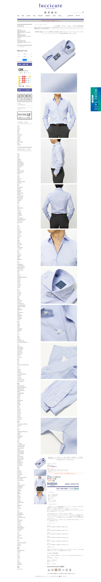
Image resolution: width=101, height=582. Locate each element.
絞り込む (24, 59)
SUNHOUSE (19, 505)
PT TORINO (19, 443)
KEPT (18, 363)
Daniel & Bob (20, 247)
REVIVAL (18, 475)
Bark (18, 184)
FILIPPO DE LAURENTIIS (22, 277)
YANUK (18, 556)
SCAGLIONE (19, 487)
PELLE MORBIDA (20, 452)
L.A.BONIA (19, 378)
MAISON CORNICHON (21, 387)
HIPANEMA (19, 330)
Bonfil (18, 201)
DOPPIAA (19, 243)
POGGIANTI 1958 (20, 446)
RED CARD (19, 471)
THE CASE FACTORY (21, 517)
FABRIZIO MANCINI (21, 267)
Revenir (18, 470)
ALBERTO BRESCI (20, 170)
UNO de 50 (19, 535)
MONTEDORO (20, 400)
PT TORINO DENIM (21, 445)
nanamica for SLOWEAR (22, 423)
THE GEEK (19, 293)
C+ (17, 223)
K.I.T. (18, 361)
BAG (18, 143)
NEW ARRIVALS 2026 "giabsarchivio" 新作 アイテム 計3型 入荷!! (23, 42)
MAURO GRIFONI (20, 385)
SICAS (18, 499)
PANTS (18, 137)
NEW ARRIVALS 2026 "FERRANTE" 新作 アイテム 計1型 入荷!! (23, 32)
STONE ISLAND (20, 502)
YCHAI (18, 558)
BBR (18, 203)
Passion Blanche (20, 447)
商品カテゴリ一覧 (37, 27)
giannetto (19, 302)
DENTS (18, 240)
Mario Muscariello (21, 390)
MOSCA (18, 395)
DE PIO (18, 230)
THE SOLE (19, 508)
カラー (18, 54)
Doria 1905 (19, 244)
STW (18, 503)
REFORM (19, 144)
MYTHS (18, 398)
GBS (18, 297)
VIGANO (19, 545)
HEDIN (18, 324)
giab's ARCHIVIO (20, 303)
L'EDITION (19, 375)
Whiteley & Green (20, 550)
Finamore (19, 275)
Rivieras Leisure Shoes (22, 477)
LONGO (18, 369)
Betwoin (19, 194)
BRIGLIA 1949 (20, 197)
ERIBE (18, 257)
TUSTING (19, 521)
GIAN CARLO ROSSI (21, 306)
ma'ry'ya (19, 413)
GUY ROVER (19, 300)
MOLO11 (19, 414)
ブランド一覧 (43, 27)
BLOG (60, 15)
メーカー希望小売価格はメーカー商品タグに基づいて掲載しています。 (61, 573)
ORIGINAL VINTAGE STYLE (22, 431)
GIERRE (18, 308)
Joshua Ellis (19, 351)
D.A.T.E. (18, 228)
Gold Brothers (20, 312)
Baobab (18, 188)
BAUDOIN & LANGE (21, 181)
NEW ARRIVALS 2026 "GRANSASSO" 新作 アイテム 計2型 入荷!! (23, 36)
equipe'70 (19, 255)
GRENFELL (19, 316)
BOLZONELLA (20, 187)
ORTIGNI (19, 433)
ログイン (69, 25)
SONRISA (19, 500)
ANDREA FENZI (20, 162)
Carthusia (19, 210)
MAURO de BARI (20, 388)
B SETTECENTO (20, 195)
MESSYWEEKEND (20, 393)
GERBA (18, 299)
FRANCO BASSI (20, 268)
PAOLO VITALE (20, 456)
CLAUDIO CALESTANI (21, 219)
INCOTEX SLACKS (20, 340)
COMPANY (47, 15)
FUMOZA (19, 278)
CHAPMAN (19, 213)
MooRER (19, 394)
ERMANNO (19, 259)
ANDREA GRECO (20, 165)
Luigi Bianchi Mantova (21, 373)
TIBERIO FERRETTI (20, 527)
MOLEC (18, 397)
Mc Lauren (19, 419)
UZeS (18, 536)
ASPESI (18, 173)
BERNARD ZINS (20, 193)
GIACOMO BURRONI (21, 305)
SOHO (18, 506)
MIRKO (18, 403)
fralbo (18, 272)
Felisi (18, 274)
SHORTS (19, 138)
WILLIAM (19, 551)
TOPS (18, 133)
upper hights (19, 537)
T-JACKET (19, 530)
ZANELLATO (19, 564)
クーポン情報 (57, 25)
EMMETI (18, 256)
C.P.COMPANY (20, 218)
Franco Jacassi (20, 269)
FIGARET (19, 281)
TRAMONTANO (20, 514)
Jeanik (18, 355)
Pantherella (19, 463)
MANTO (18, 391)
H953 (18, 331)
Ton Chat (19, 522)
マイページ (63, 25)
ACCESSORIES (20, 141)
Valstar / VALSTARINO (21, 542)
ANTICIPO (19, 160)
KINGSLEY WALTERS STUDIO (23, 364)
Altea (18, 157)
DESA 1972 (19, 232)
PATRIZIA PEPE (20, 462)
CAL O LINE (19, 222)
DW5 (18, 238)
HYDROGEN (19, 328)
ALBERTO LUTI (20, 172)
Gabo (18, 296)
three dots (19, 515)
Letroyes (19, 376)
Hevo (18, 327)
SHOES (18, 140)
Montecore (19, 417)
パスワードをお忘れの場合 (78, 25)
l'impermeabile (20, 381)
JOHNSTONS (19, 349)
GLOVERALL (19, 318)
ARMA (18, 169)
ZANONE (19, 562)
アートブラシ (20, 569)
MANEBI (18, 401)
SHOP (54, 15)
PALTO (18, 455)
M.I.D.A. (18, 407)
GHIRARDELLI (19, 309)
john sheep (19, 357)
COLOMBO (19, 215)
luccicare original (20, 379)
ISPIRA (18, 337)
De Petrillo (19, 231)
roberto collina (20, 480)
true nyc (19, 524)
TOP (18, 15)
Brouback (19, 200)
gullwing (18, 313)
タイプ (18, 56)
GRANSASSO (19, 315)
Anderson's (19, 166)
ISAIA (18, 336)
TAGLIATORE (19, 512)
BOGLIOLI (19, 178)
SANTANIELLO (20, 486)
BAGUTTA (19, 182)
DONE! (18, 237)
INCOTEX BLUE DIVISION (22, 342)
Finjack (18, 282)
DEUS (18, 241)
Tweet (48, 475)
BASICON (19, 190)
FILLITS (18, 280)
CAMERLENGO (20, 207)
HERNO (18, 325)
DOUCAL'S (19, 235)
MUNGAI (19, 404)
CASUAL (29, 15)
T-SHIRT (18, 136)
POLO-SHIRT (19, 134)
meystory (19, 409)
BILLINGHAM (19, 198)
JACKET (18, 128)
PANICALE (19, 460)
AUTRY (18, 167)
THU (18, 518)
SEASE (18, 492)
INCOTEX (19, 339)
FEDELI (18, 287)
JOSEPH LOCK (20, 352)
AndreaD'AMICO (20, 163)
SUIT (18, 127)
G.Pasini (19, 294)
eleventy (19, 253)
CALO (18, 209)
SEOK (18, 495)
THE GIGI (19, 292)
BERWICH (19, 191)
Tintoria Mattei (20, 528)
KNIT (18, 131)
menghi (18, 410)
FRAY (18, 271)
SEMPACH (19, 493)
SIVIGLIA (19, 496)
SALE (34, 15)
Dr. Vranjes (19, 248)
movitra (18, 416)
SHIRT (18, 130)
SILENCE (19, 498)
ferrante (19, 285)
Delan (18, 234)
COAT (18, 125)
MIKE (18, 406)
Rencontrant (19, 474)
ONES (18, 438)
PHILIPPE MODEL (20, 450)
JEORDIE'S (19, 354)
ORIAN (18, 434)
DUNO (18, 245)
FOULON (19, 284)
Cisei (18, 216)
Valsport (19, 544)
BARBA (18, 179)
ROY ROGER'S (20, 478)
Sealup (18, 489)
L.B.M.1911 (19, 372)
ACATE (18, 156)
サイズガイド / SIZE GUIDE (52, 553)
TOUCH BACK (20, 520)
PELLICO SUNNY (20, 453)
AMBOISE (19, 159)
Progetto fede (20, 459)
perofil (18, 449)
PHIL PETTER (19, 465)
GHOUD (18, 319)
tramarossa (19, 525)
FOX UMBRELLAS (20, 265)
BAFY (18, 185)
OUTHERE (19, 437)
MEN (23, 15)
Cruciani (19, 212)
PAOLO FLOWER (20, 458)
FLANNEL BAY (20, 264)
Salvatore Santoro (21, 484)
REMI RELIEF (19, 472)
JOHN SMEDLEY (20, 348)
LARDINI (18, 370)
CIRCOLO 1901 (20, 220)
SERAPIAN (19, 490)
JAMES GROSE (20, 346)
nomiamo (19, 425)
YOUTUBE (40, 15)
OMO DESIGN (20, 435)
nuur (18, 426)
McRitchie (19, 411)
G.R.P (18, 310)
